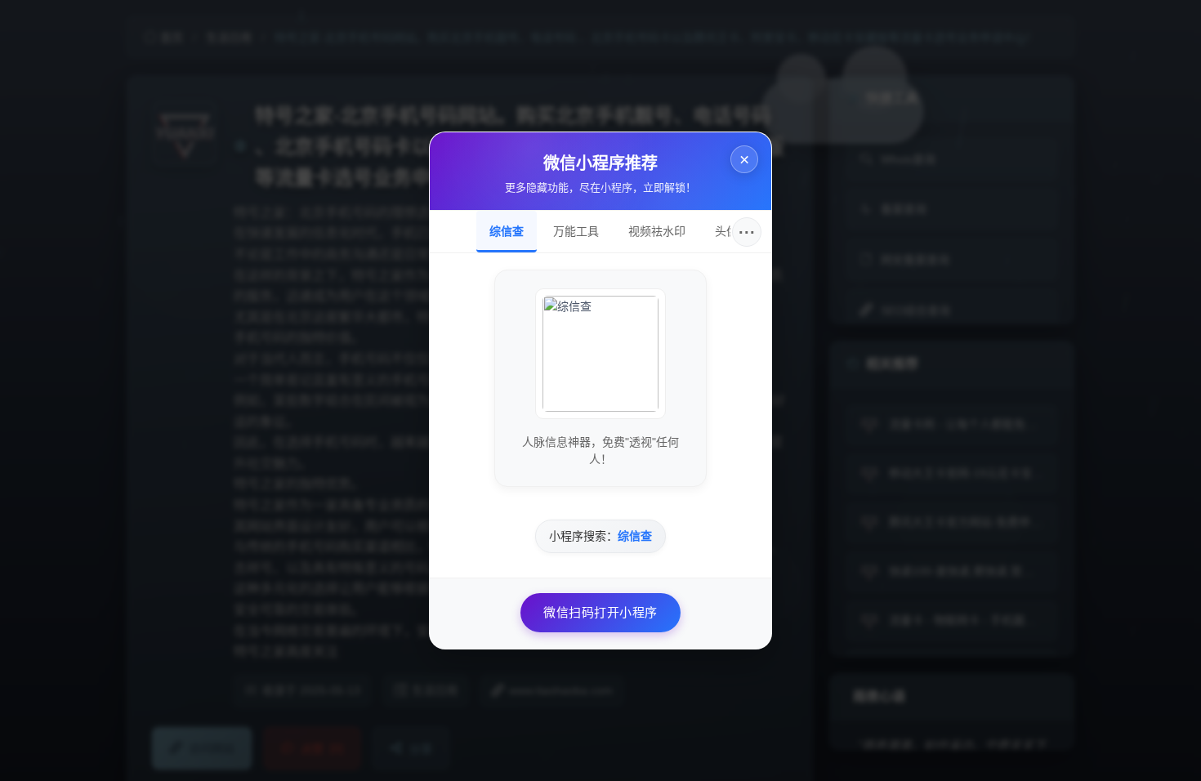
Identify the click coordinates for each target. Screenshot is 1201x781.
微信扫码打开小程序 (600, 612)
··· (747, 232)
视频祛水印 (656, 231)
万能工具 (576, 231)
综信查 (506, 231)
